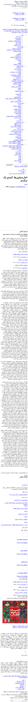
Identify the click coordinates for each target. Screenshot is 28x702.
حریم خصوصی (17, 45)
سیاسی (19, 89)
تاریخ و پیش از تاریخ (18, 129)
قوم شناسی (18, 137)
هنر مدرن (18, 120)
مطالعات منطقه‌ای (18, 140)
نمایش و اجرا (18, 117)
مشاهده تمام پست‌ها (22, 542)
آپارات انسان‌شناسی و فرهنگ (19, 626)
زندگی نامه (18, 153)
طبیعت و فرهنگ (19, 91)
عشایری (19, 135)
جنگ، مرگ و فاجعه (16, 86)
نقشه (19, 159)
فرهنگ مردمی (17, 111)
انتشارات (22, 684)
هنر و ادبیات (20, 103)
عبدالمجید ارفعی (23, 550)
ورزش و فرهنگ (17, 79)
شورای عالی (18, 38)
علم (20, 61)
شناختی (19, 60)
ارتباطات (19, 67)
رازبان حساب (13, 697)
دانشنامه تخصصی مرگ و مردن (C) (18, 494)
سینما (19, 107)
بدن (20, 92)
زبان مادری (18, 151)
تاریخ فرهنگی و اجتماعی (15, 134)
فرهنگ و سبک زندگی (15, 126)
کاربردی (19, 128)
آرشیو (25, 475)
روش (19, 150)
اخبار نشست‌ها (20, 681)
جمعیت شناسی (17, 51)
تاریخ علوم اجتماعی (16, 148)
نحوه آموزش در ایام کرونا (20, 500)
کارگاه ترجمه (17, 160)
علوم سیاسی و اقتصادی (17, 80)
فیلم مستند (18, 113)
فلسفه (19, 63)
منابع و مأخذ (20, 144)
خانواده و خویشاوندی (16, 75)
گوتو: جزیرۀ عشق (22, 259)
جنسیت (19, 95)
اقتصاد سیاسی (17, 82)
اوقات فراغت (17, 69)
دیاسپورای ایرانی (17, 76)
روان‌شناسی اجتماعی (15, 57)
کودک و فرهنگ (17, 64)
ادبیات (19, 104)
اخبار (23, 680)
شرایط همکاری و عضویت (14, 41)
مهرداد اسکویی (24, 561)
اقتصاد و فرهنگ (17, 83)
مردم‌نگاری (18, 77)
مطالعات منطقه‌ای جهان (14, 142)
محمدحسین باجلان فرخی (22, 539)
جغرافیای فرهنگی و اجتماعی (13, 49)
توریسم (19, 70)
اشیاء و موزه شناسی (15, 131)
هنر (20, 119)
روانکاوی (19, 54)
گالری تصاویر (20, 689)
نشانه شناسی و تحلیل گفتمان (13, 116)
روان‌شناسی (18, 55)
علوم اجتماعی (19, 66)
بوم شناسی (18, 94)
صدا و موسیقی (17, 108)
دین (20, 52)
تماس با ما (18, 42)
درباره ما (19, 36)
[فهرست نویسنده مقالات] (24, 483)
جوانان (19, 73)
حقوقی (19, 88)
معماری (19, 114)
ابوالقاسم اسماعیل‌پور (22, 572)
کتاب (20, 162)
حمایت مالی (18, 43)
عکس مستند (18, 110)
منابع (20, 156)
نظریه (19, 157)
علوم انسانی (20, 46)
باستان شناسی (17, 132)
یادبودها (19, 138)
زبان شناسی (18, 58)
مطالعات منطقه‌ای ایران (15, 141)
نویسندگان (18, 39)
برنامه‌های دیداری (19, 687)
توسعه (19, 85)
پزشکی (19, 100)
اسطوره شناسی (17, 106)
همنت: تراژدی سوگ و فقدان (20, 254)
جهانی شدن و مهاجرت (15, 72)
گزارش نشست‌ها (19, 683)
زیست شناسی (17, 97)
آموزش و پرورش (16, 48)
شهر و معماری (19, 122)
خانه (22, 35)
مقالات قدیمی (17, 154)
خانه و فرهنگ (17, 123)
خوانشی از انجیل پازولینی (21, 265)
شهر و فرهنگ (17, 125)
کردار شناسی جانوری (15, 101)
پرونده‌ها (22, 686)
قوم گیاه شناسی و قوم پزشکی (13, 98)
